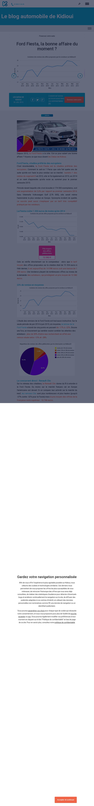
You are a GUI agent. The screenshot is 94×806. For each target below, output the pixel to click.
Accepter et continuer (65, 800)
